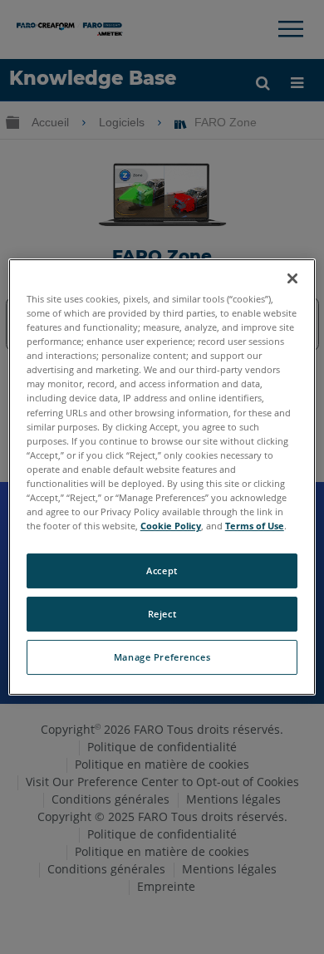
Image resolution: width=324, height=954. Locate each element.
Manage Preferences (162, 657)
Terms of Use (254, 525)
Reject (162, 613)
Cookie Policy (170, 525)
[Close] (292, 278)
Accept (161, 570)
